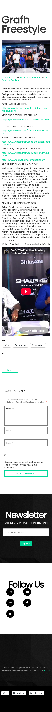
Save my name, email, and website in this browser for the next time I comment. (24, 464)
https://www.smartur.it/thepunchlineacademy (25, 132)
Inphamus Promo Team (29, 77)
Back (10, 370)
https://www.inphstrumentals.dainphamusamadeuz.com (25, 109)
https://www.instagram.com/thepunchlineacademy (26, 143)
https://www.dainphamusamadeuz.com (23, 160)
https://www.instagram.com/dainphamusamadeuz (25, 154)
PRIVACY (46, 670)
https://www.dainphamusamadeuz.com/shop (26, 121)
